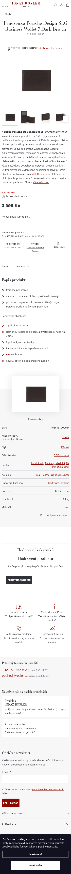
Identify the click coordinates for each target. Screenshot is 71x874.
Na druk (64, 467)
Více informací (41, 182)
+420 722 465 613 (24, 236)
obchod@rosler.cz (26, 675)
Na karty (49, 463)
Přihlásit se (10, 803)
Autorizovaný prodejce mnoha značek (19, 637)
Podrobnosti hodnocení (49, 47)
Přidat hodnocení (19, 580)
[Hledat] (55, 5)
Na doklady (37, 463)
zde (55, 846)
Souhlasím (35, 865)
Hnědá (65, 437)
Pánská (65, 447)
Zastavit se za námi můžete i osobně (52, 616)
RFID (9, 354)
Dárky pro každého (58, 483)
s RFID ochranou (41, 174)
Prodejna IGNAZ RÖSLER (16, 702)
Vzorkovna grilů (15, 724)
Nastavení (35, 854)
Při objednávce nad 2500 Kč (18, 614)
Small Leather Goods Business (52, 475)
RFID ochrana (61, 455)
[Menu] (5, 5)
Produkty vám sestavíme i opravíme (52, 637)
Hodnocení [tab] (20, 265)
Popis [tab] (5, 265)
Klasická (60, 463)
